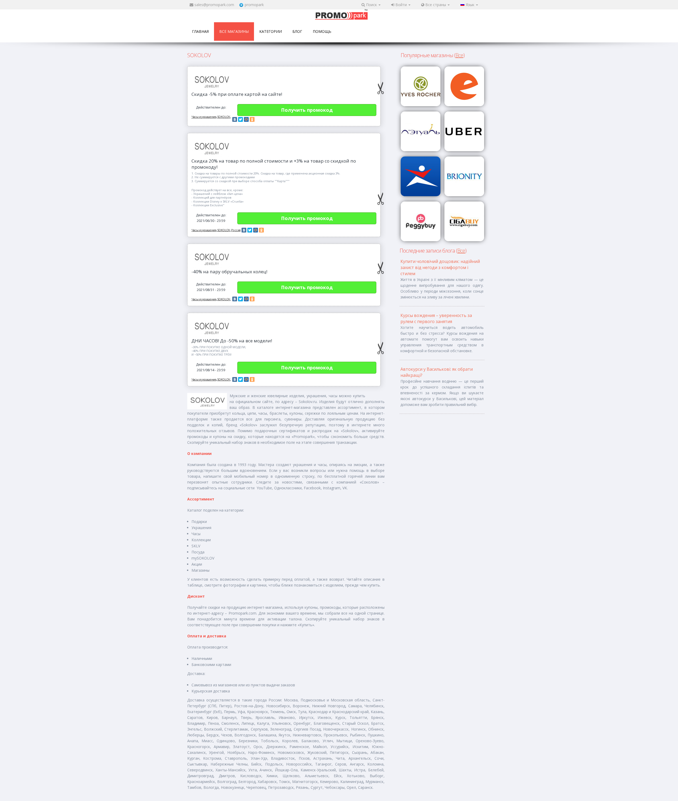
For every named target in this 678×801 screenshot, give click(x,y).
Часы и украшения (203, 117)
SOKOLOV (223, 117)
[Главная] (341, 15)
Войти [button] (401, 4)
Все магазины (234, 31)
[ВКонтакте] (234, 119)
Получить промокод (307, 110)
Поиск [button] (371, 4)
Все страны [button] (435, 4)
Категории (270, 31)
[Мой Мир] (246, 119)
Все (459, 55)
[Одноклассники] (252, 119)
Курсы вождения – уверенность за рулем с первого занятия (436, 318)
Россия (235, 230)
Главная (200, 31)
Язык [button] (470, 4)
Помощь (322, 31)
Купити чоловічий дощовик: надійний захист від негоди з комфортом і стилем (440, 267)
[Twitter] (240, 119)
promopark (254, 4)
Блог (297, 31)
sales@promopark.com (214, 4)
